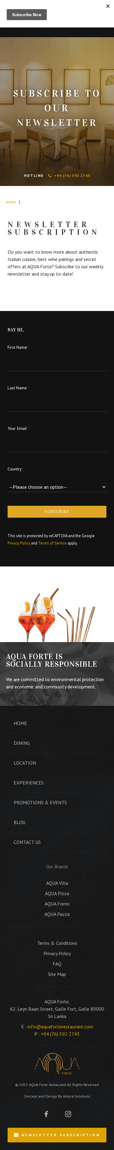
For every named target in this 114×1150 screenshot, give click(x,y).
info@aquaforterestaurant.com (60, 1026)
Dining (22, 743)
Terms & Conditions (57, 943)
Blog (20, 822)
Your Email (18, 428)
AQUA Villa (57, 883)
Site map (57, 974)
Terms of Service (52, 543)
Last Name (18, 388)
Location (25, 763)
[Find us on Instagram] (68, 1113)
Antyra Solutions (76, 1096)
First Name (18, 347)
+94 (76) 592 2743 (72, 175)
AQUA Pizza (57, 893)
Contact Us (27, 842)
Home (11, 202)
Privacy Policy (19, 543)
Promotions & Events (40, 802)
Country (15, 469)
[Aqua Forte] (57, 1063)
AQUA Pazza (57, 914)
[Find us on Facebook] (46, 1113)
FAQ (57, 964)
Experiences (29, 783)
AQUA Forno (57, 904)
